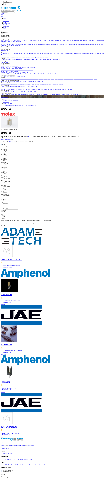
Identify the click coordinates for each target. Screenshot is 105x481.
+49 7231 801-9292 (7, 453)
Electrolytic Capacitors (35, 73)
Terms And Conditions (6, 464)
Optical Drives (34, 91)
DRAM (16, 44)
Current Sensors (4, 57)
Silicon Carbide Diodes (48, 48)
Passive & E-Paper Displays (28, 86)
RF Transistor (12, 59)
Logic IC (31, 44)
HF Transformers (17, 76)
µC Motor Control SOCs (15, 45)
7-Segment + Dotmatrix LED (65, 53)
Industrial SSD (27, 91)
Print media (6, 26)
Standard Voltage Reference (81, 40)
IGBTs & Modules (5, 59)
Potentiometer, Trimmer (72, 79)
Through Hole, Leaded (49, 79)
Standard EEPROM (82, 44)
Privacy (12, 464)
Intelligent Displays (13, 86)
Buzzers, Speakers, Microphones (8, 81)
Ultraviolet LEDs (20, 53)
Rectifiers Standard (31, 48)
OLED (20, 86)
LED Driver (82, 53)
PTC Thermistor (89, 79)
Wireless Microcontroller (70, 94)
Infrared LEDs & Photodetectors (39, 53)
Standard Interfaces (91, 44)
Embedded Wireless (27, 94)
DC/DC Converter (26, 40)
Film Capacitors (44, 73)
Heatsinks (43, 84)
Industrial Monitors (5, 86)
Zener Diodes (57, 48)
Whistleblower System (34, 464)
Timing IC (98, 44)
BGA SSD (3, 44)
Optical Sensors (38, 57)
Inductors (23, 76)
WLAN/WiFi (80, 94)
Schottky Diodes (39, 48)
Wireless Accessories (60, 94)
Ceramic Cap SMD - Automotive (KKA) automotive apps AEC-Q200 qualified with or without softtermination (17, 71)
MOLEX (30, 136)
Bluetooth (13, 94)
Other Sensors (45, 57)
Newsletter (14, 459)
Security (54, 94)
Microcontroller (37, 44)
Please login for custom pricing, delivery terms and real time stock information (18, 105)
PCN (4, 22)
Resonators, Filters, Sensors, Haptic (36, 81)
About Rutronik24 (21, 459)
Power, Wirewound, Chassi (61, 79)
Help (4, 28)
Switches (61, 84)
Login (27, 459)
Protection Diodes (22, 48)
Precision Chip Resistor (33, 79)
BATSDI (3, 84)
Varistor (95, 79)
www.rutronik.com (5, 448)
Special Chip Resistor (23, 79)
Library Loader (12, 141)
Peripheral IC (61, 44)
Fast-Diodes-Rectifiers (13, 48)
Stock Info (3, 211)
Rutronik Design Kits (72, 44)
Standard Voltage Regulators (94, 40)
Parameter (4, 144)
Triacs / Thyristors (5, 62)
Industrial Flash (12, 91)
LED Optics (56, 53)
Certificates (17, 464)
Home (4, 18)
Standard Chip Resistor (12, 79)
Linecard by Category (5, 35)
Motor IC (46, 40)
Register (30, 459)
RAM (66, 44)
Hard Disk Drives (20, 91)
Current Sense (4, 79)
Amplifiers (19, 40)
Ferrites (11, 76)
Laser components (5, 53)
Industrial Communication (54, 89)
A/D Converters (4, 40)
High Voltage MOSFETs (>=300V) (52, 59)
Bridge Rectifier (4, 48)
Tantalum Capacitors (52, 73)
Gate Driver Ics (33, 40)
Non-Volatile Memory (53, 44)
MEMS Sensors (30, 57)
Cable (10, 84)
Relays (56, 84)
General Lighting (28, 53)
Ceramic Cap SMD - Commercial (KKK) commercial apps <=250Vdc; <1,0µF (10, 66)
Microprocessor (44, 44)
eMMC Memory (22, 44)
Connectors (14, 84)
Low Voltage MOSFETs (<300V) (36, 59)
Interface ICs (40, 40)
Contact (5, 27)
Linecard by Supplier (5, 36)
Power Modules (4, 50)
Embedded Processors (25, 89)
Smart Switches (62, 40)
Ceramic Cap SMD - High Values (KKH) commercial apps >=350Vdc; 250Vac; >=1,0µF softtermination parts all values (18, 69)
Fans (33, 84)
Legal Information (24, 464)
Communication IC (10, 44)
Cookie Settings (42, 464)
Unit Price (3, 214)
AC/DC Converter (12, 40)
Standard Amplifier (70, 40)
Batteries (7, 84)
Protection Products (50, 84)
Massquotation (6, 23)
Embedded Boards (15, 89)
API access (5, 459)
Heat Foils (38, 84)
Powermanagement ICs (53, 40)
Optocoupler (50, 53)
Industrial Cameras (43, 89)
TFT (36, 86)
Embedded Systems (34, 89)
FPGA (27, 44)
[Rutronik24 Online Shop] (11, 10)
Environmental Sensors (13, 57)
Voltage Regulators (17, 41)
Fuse (35, 84)
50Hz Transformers (5, 76)
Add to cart (3, 210)
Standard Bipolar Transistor (22, 59)
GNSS (34, 94)
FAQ (2, 459)
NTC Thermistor (82, 79)
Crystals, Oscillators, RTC (21, 81)
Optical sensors (12, 53)
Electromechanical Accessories (24, 84)
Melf (40, 79)
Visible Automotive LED (90, 53)
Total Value (3, 216)
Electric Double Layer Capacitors (22, 73)
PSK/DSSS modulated (41, 94)
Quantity (2, 208)
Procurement (6, 21)
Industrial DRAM (5, 91)
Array (42, 79)
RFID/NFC (49, 94)
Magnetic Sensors (23, 57)
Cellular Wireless (19, 94)
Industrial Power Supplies (66, 89)
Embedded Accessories (6, 89)
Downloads (6, 24)
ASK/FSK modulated (5, 94)
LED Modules (75, 53)
